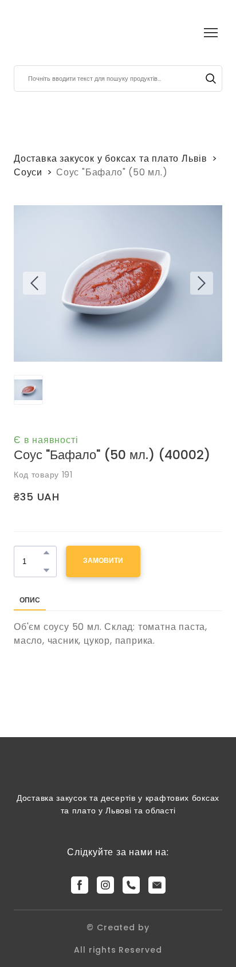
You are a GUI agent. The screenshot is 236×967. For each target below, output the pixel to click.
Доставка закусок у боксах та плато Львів (110, 158)
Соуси (28, 172)
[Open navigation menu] (210, 32)
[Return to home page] (34, 32)
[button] (211, 78)
